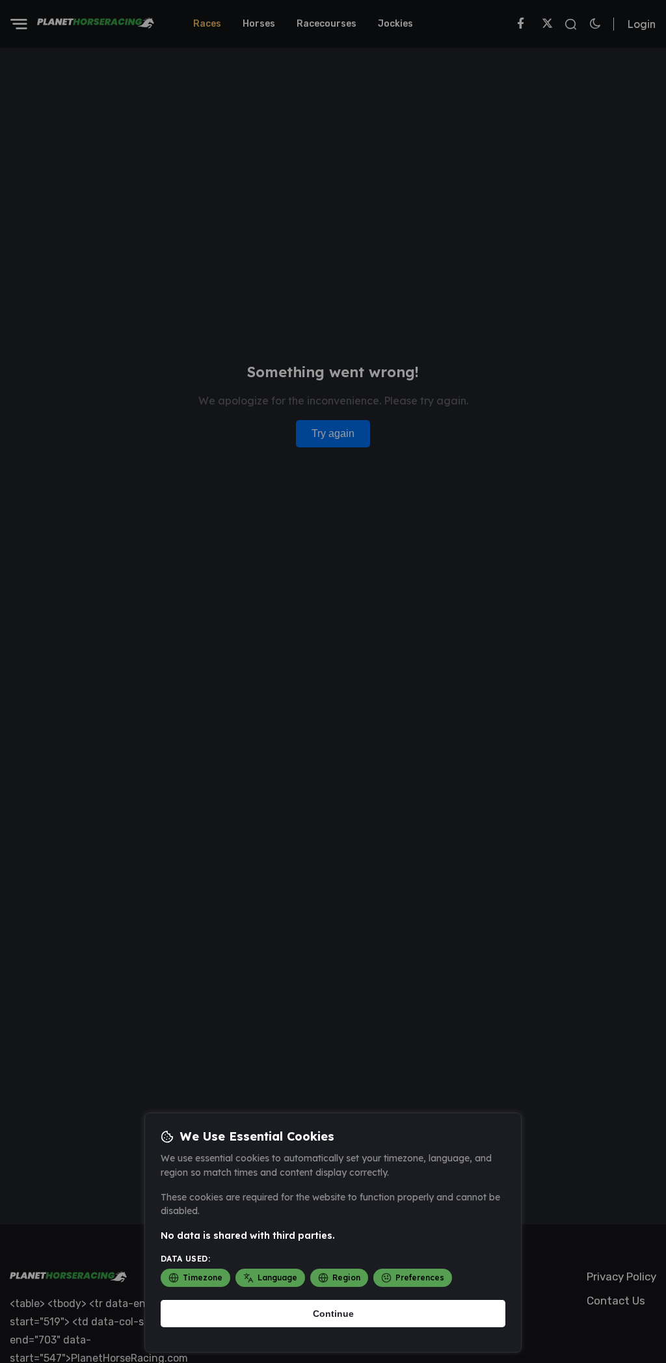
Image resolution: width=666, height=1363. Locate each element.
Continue (333, 1313)
